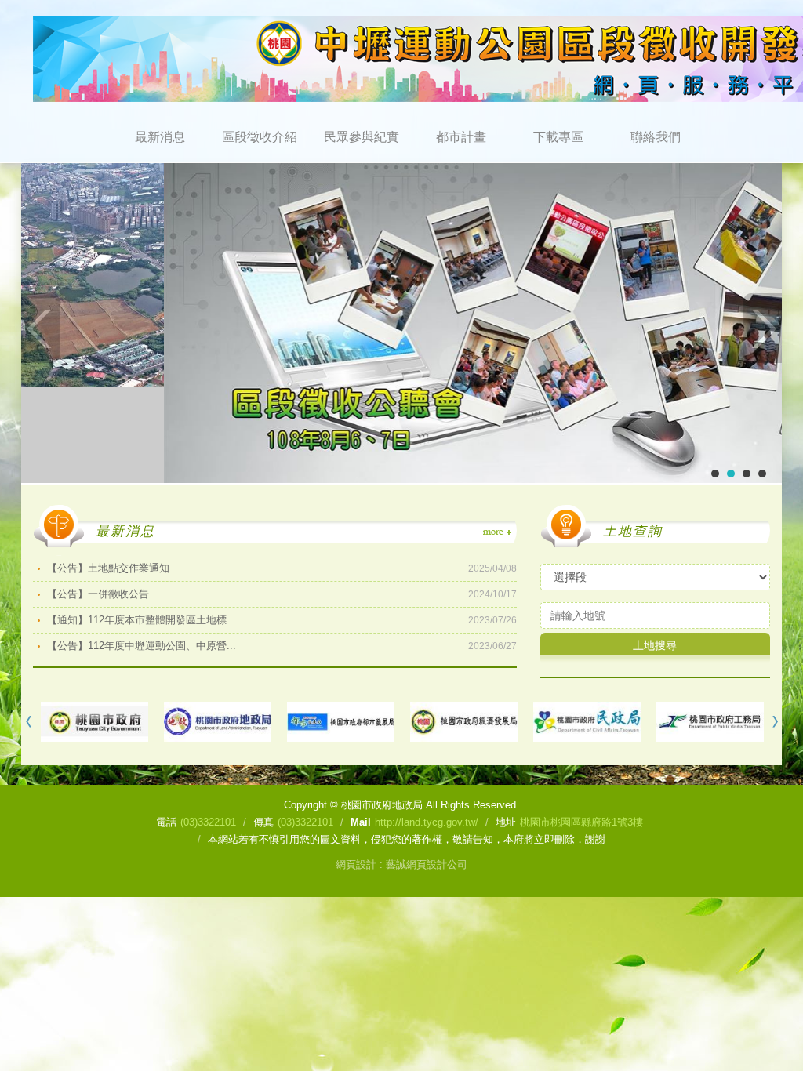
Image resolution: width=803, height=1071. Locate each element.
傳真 (263, 822)
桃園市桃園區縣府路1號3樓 (581, 822)
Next (762, 328)
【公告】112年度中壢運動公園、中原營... (282, 646)
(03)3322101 (208, 822)
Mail (361, 822)
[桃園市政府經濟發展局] (464, 722)
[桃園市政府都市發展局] (340, 722)
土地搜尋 (655, 645)
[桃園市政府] (94, 722)
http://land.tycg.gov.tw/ (426, 822)
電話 (166, 822)
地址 (506, 822)
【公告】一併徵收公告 (282, 594)
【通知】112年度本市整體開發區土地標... (282, 620)
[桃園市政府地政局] (217, 722)
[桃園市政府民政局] (587, 722)
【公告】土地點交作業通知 (282, 568)
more (496, 532)
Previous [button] (29, 722)
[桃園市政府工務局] (710, 722)
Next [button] (774, 722)
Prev (40, 328)
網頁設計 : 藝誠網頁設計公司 (401, 864)
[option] (94, 722)
